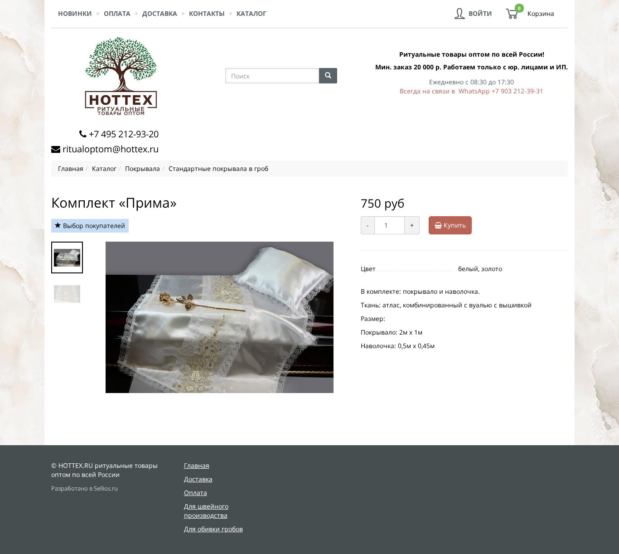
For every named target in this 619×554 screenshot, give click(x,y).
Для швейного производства (206, 511)
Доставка (159, 13)
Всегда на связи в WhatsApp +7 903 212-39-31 (471, 91)
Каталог (251, 13)
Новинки (75, 13)
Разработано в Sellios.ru (84, 488)
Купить (454, 225)
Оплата (117, 13)
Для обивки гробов (213, 529)
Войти (480, 13)
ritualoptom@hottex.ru (111, 149)
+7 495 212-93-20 (124, 134)
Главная (196, 465)
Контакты (207, 13)
